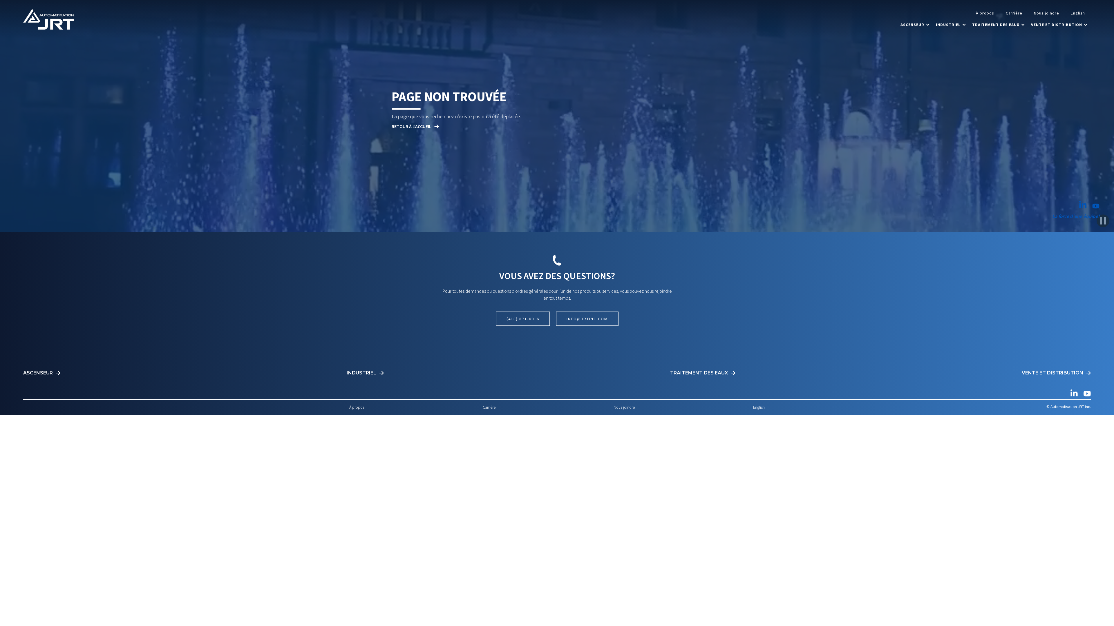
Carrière (1014, 13)
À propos (985, 13)
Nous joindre (1046, 13)
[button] (915, 25)
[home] (48, 19)
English (1078, 13)
